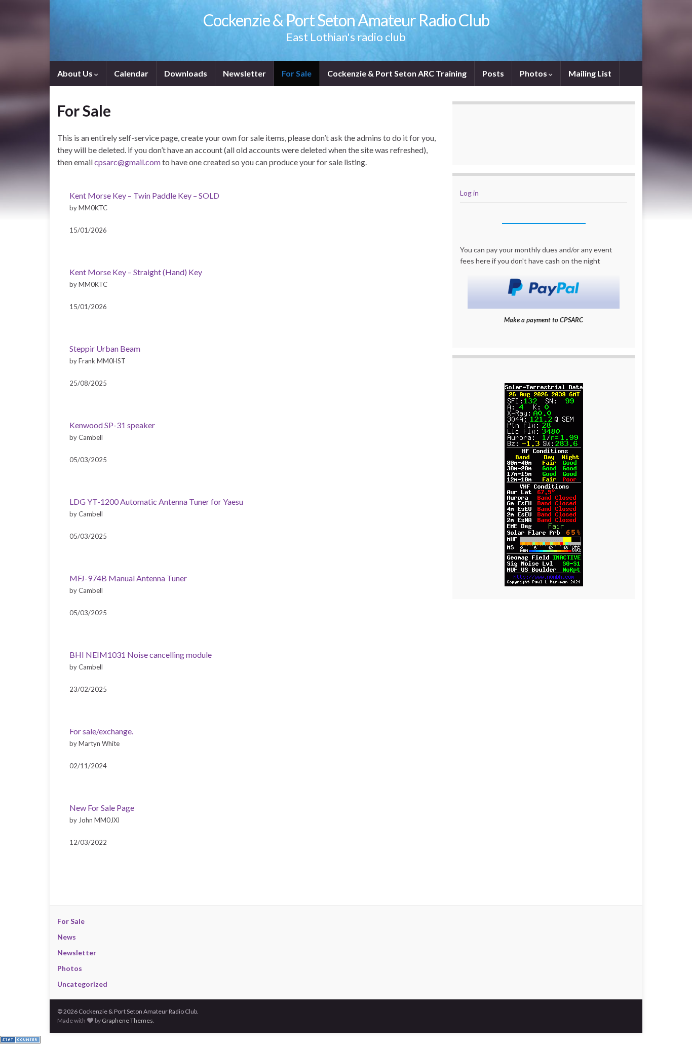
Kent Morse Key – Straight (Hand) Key (135, 272)
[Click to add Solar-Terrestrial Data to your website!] (544, 484)
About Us (75, 73)
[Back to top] (669, 1022)
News (66, 936)
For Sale (297, 73)
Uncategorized (82, 984)
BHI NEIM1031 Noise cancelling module (140, 654)
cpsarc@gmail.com (127, 162)
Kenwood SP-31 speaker (112, 425)
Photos (534, 73)
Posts (493, 73)
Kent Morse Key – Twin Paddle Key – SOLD (144, 195)
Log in (469, 193)
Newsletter (244, 73)
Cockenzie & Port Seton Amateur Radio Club (346, 20)
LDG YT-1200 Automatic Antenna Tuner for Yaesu (156, 501)
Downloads (185, 73)
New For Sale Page (101, 807)
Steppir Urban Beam (104, 348)
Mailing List (589, 73)
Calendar (131, 73)
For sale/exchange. (101, 731)
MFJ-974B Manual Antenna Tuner (128, 578)
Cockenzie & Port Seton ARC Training (397, 73)
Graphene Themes (127, 1020)
